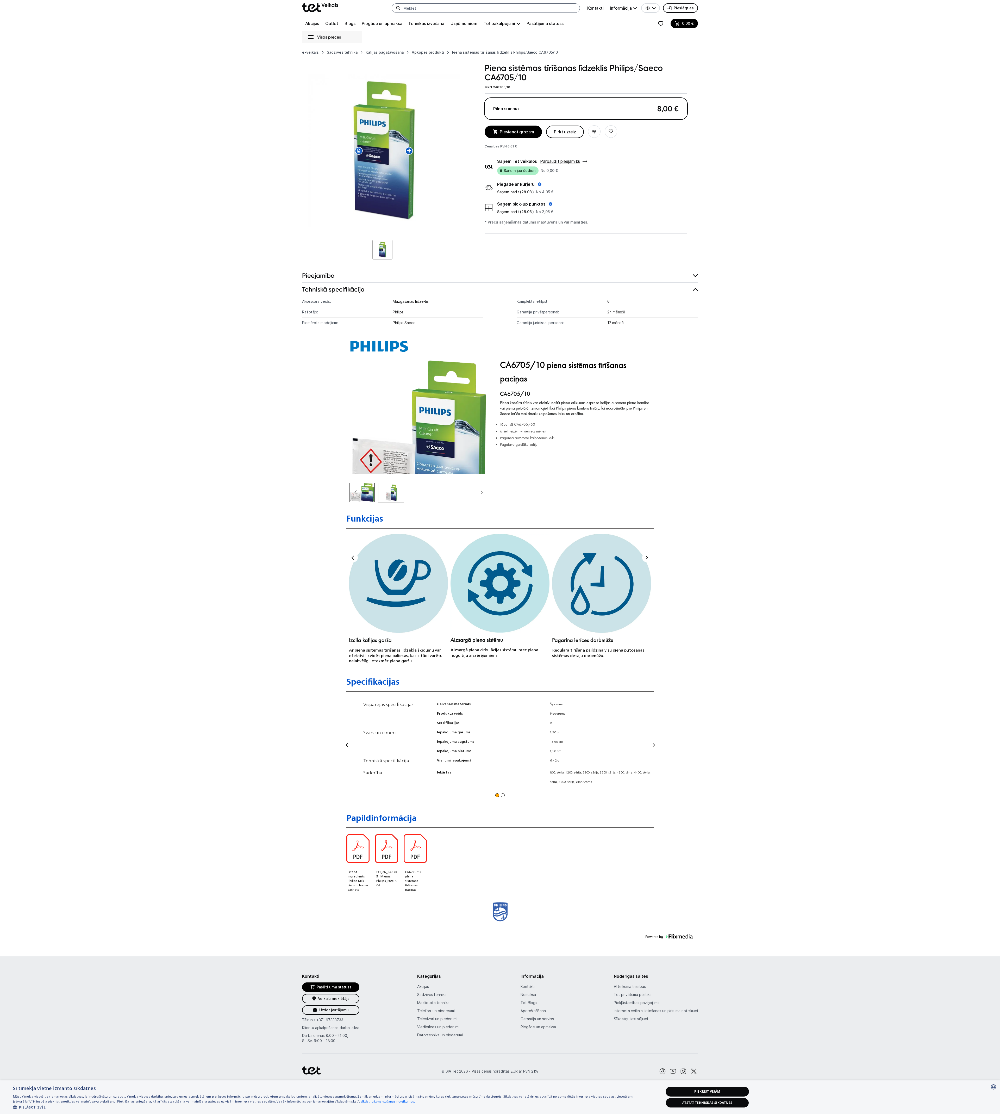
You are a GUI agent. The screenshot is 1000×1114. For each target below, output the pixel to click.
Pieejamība (318, 275)
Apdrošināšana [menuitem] (533, 1010)
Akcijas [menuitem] (312, 23)
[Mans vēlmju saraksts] (660, 23)
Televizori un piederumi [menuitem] (437, 1019)
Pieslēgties (684, 8)
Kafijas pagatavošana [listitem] (385, 52)
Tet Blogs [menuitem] (529, 1002)
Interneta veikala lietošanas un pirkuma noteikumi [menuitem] (656, 1010)
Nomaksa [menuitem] (528, 994)
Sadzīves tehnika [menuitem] (432, 994)
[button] (650, 8)
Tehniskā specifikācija (333, 289)
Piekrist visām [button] (707, 1091)
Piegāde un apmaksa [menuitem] (382, 23)
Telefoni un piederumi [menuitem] (436, 1010)
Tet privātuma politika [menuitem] (632, 994)
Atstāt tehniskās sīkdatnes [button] (707, 1102)
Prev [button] (353, 557)
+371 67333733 (329, 1020)
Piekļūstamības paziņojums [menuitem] (636, 1002)
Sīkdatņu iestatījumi (631, 1019)
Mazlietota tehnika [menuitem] (433, 1002)
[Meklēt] (398, 8)
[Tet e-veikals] (320, 7)
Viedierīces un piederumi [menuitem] (438, 1027)
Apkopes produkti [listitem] (428, 52)
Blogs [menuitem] (350, 23)
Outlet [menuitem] (331, 23)
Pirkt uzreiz (565, 131)
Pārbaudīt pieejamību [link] (560, 161)
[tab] (500, 276)
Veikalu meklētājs (333, 998)
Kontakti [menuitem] (595, 8)
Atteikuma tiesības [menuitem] (630, 986)
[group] (623, 8)
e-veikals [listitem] (310, 52)
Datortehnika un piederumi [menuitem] (440, 1035)
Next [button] (646, 557)
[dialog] (500, 1097)
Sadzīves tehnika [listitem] (342, 52)
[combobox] (993, 1087)
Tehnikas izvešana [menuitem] (426, 23)
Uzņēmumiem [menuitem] (464, 23)
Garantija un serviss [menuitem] (537, 1019)
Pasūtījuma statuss (545, 23)
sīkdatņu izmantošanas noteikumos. (388, 1101)
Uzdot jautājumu (334, 1010)
